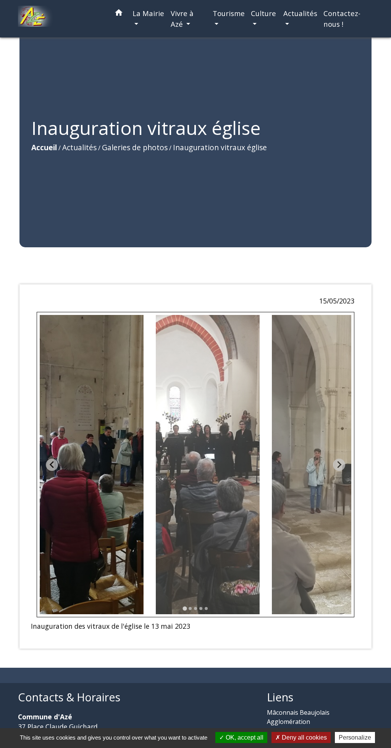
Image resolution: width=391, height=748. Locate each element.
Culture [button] (263, 13)
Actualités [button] (300, 13)
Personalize (355, 737)
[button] (118, 14)
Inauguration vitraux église (220, 147)
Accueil (44, 147)
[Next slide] (339, 465)
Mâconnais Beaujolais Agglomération (298, 717)
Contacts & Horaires (69, 697)
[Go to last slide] (52, 465)
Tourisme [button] (229, 13)
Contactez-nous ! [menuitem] (341, 18)
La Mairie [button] (148, 13)
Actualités (79, 147)
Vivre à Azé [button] (182, 18)
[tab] (185, 608)
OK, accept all (243, 737)
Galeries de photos (135, 147)
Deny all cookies (303, 737)
